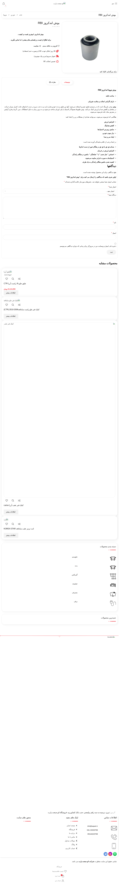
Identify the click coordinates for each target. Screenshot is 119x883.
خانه (20, 15)
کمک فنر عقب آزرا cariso (13, 505)
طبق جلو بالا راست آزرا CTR (15, 283)
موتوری (75, 584)
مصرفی (75, 592)
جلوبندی (75, 557)
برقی (76, 601)
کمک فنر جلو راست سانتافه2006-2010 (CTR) (21, 310)
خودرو (12, 15)
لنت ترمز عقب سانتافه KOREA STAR (19, 529)
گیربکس (75, 575)
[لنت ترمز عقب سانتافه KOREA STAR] (6, 519)
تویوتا (5, 15)
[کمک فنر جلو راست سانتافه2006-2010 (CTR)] (12, 300)
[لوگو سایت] (59, 3)
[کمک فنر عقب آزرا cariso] (59, 410)
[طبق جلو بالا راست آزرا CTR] (8, 272)
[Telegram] (106, 854)
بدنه (76, 566)
